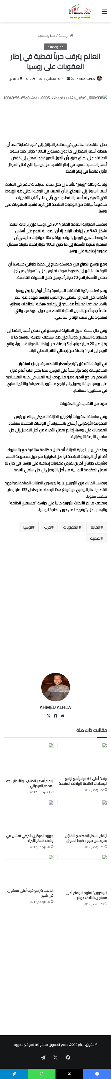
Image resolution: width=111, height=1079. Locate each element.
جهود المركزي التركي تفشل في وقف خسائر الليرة (29, 838)
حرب (47, 527)
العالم (95, 527)
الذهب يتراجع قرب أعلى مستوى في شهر (30, 893)
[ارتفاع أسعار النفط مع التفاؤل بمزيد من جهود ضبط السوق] (82, 815)
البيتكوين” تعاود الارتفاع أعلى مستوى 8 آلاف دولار (86, 895)
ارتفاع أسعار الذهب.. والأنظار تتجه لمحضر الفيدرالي (29, 783)
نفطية (95, 538)
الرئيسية (64, 35)
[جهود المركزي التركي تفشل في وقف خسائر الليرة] (28, 815)
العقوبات (70, 527)
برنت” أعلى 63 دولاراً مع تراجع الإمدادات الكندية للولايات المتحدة (83, 781)
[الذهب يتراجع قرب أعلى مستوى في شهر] (28, 870)
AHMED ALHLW (85, 79)
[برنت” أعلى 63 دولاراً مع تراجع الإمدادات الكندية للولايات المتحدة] (82, 758)
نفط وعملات (47, 35)
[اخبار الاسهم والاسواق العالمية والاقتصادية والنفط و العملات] (77, 11)
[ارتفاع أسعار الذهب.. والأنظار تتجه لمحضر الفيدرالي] (28, 759)
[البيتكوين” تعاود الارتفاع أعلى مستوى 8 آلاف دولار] (82, 871)
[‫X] (48, 716)
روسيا (27, 527)
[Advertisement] (55, 610)
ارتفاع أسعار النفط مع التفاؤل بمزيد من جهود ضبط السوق (86, 838)
